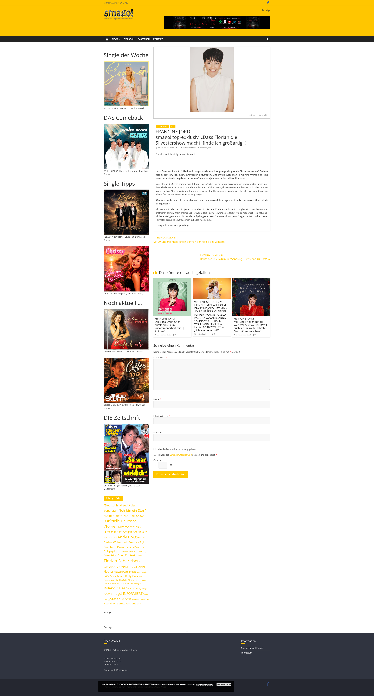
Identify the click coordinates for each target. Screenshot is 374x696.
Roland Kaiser (115, 587)
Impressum (246, 652)
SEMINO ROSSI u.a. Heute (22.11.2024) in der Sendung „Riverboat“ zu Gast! (235, 257)
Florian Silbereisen (122, 561)
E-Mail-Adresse (161, 415)
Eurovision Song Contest (119, 555)
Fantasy (139, 556)
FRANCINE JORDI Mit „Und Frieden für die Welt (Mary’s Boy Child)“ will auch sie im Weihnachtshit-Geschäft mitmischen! (251, 325)
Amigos (128, 531)
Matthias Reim (121, 580)
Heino (132, 567)
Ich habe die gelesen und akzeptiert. (187, 454)
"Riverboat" (125, 527)
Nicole (126, 583)
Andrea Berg (140, 531)
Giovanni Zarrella (116, 567)
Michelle (120, 583)
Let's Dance (110, 576)
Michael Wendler (110, 583)
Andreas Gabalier (110, 538)
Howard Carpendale (125, 571)
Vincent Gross (117, 603)
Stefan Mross (120, 599)
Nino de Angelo (135, 583)
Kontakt (158, 39)
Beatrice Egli (136, 542)
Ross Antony (134, 588)
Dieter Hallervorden (128, 551)
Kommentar (160, 357)
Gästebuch (144, 39)
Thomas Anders (139, 599)
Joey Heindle (142, 572)
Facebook (129, 39)
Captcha (157, 460)
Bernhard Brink (114, 547)
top (172, 126)
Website (157, 432)
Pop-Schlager (162, 126)
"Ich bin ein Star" (132, 510)
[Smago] (107, 39)
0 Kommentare (189, 147)
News (115, 39)
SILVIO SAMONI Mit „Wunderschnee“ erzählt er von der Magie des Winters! (189, 239)
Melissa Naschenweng (137, 580)
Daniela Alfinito (132, 547)
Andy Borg (127, 537)
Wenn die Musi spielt (133, 604)
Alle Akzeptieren (224, 684)
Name (157, 399)
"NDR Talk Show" (133, 516)
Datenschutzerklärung (181, 454)
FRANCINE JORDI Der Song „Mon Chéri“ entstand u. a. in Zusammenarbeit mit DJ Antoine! (169, 325)
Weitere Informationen (204, 684)
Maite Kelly (124, 576)
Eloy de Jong (141, 551)
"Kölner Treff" (113, 516)
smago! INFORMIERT (127, 593)
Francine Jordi (205, 147)
